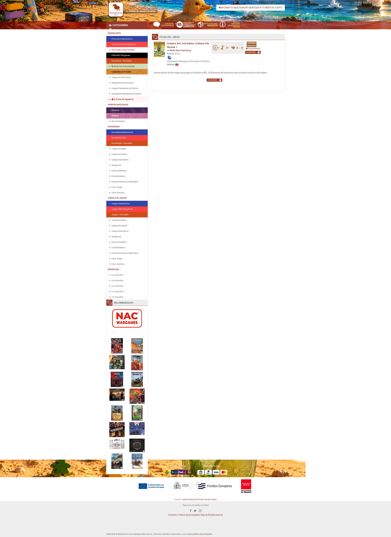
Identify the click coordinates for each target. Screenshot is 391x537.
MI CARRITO (227, 7)
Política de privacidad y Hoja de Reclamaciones (200, 515)
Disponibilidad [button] (254, 48)
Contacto (172, 515)
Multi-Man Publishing (180, 50)
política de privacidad (202, 534)
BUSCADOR (242, 7)
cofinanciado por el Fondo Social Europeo (199, 499)
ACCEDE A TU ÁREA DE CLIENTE (267, 7)
